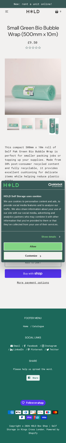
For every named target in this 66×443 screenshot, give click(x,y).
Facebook (32, 345)
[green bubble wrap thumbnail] (13, 124)
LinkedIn (18, 349)
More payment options (33, 282)
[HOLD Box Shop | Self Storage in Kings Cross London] (33, 11)
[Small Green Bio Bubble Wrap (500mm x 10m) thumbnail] (27, 124)
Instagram (51, 345)
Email (17, 345)
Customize (31, 255)
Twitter (54, 349)
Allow (33, 246)
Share (34, 377)
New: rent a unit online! (33, 4)
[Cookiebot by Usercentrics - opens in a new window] (48, 185)
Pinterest (36, 349)
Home (25, 326)
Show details (48, 236)
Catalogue (38, 326)
